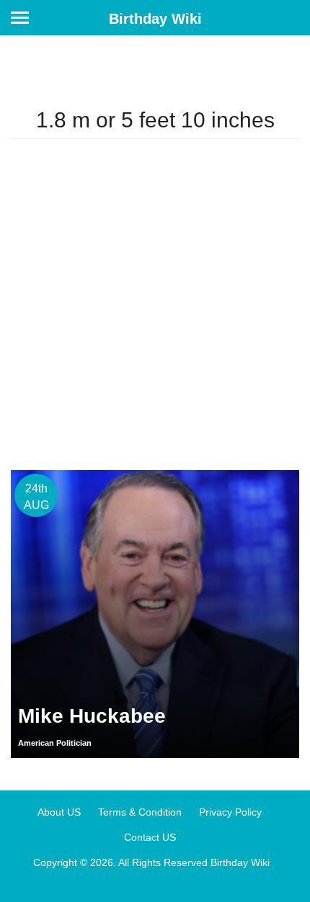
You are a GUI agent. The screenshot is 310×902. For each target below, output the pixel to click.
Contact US (150, 837)
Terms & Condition (140, 812)
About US (59, 812)
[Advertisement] (155, 304)
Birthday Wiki (155, 19)
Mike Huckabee (92, 716)
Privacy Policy (230, 812)
